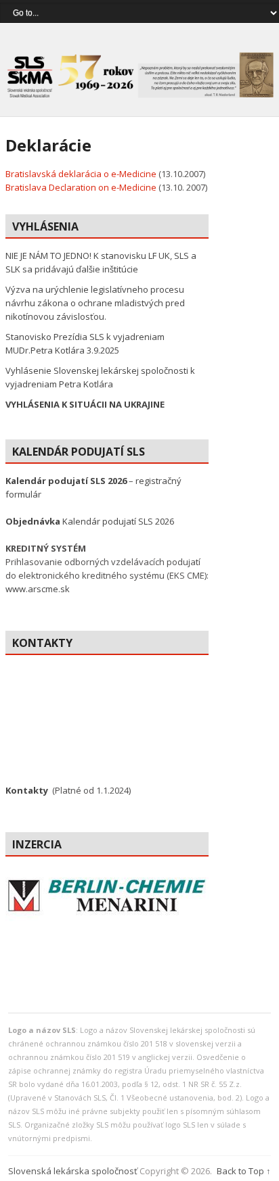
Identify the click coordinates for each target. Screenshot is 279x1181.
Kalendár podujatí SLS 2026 (89, 521)
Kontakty (26, 790)
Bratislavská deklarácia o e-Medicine (80, 174)
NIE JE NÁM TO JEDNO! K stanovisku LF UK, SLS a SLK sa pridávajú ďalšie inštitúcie (100, 262)
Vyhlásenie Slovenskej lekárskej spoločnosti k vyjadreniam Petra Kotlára (100, 377)
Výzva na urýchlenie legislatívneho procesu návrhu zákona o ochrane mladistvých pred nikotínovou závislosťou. (95, 302)
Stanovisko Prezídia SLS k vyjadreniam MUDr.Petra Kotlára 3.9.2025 (85, 343)
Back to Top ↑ (244, 1171)
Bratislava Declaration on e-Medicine (80, 187)
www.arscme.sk (37, 589)
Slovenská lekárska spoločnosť (72, 1171)
